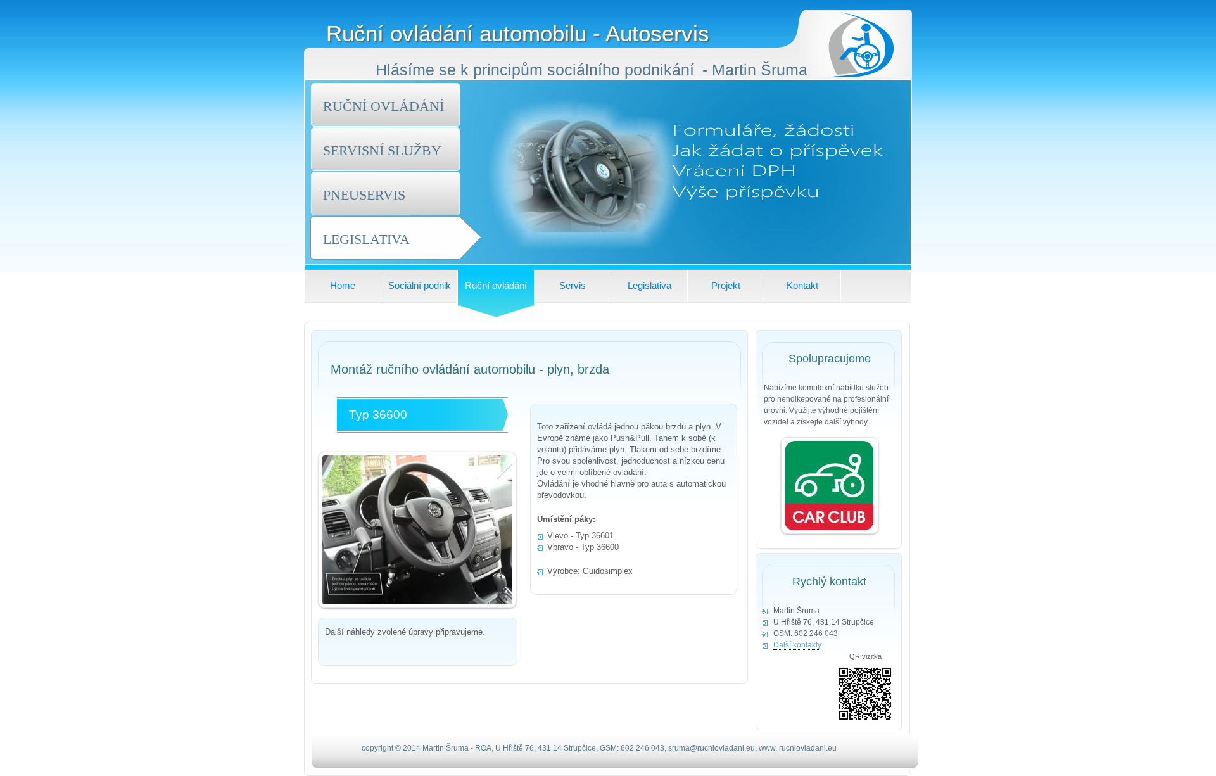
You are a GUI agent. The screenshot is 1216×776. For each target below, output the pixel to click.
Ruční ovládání (496, 285)
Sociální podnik (419, 285)
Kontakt (802, 285)
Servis (572, 285)
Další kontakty (797, 644)
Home (342, 285)
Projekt (725, 285)
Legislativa (649, 285)
